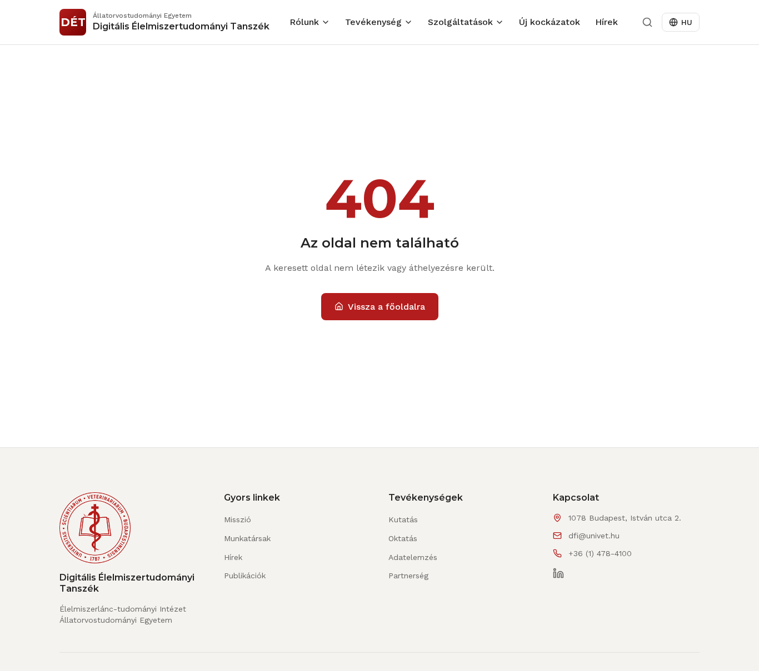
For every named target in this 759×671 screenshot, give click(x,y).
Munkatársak (247, 538)
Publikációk (245, 575)
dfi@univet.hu (594, 535)
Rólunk (304, 22)
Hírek (606, 22)
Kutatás (403, 519)
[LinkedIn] (558, 573)
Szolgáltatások (460, 22)
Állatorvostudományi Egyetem (115, 619)
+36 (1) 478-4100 (600, 553)
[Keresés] (647, 22)
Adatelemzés (412, 557)
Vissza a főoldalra (386, 306)
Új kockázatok (549, 22)
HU (686, 22)
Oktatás (402, 538)
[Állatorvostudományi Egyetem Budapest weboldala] (95, 532)
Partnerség (408, 575)
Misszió (237, 519)
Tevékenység (373, 22)
